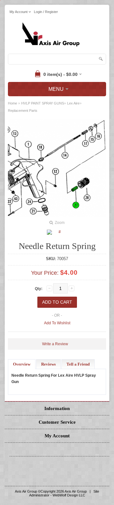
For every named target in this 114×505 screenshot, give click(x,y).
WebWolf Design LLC (69, 495)
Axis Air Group (76, 491)
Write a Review (55, 344)
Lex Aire (73, 103)
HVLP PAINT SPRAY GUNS (42, 103)
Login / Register (46, 12)
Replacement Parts (22, 110)
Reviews (48, 364)
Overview (21, 364)
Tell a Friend (78, 364)
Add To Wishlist (57, 323)
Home (12, 103)
